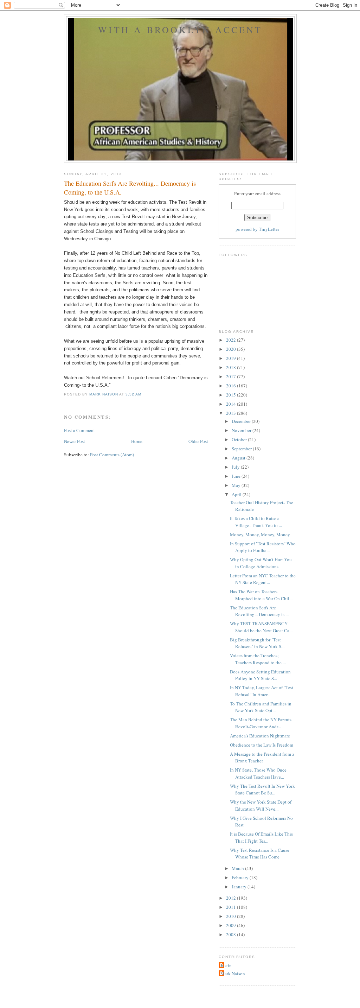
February (241, 877)
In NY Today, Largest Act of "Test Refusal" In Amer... (261, 691)
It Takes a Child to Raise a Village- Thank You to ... (256, 521)
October (240, 439)
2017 (231, 376)
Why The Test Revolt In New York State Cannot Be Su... (262, 789)
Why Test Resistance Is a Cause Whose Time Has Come (259, 853)
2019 (231, 358)
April (237, 494)
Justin (226, 965)
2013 (231, 413)
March (238, 868)
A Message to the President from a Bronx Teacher (262, 757)
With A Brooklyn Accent (180, 30)
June (237, 476)
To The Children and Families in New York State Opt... (260, 707)
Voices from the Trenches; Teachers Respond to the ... (258, 659)
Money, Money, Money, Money (260, 534)
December (242, 421)
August (239, 458)
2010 (231, 916)
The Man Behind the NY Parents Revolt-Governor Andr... (260, 723)
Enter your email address (257, 193)
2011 (231, 907)
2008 (231, 934)
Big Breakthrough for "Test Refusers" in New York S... (257, 643)
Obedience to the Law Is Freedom (261, 745)
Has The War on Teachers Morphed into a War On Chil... (261, 595)
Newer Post (74, 441)
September (242, 448)
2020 (231, 349)
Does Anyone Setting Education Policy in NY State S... (260, 675)
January (240, 886)
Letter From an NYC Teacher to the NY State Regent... (263, 579)
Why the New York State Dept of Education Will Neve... (260, 805)
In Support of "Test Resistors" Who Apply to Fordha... (263, 547)
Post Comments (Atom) (112, 454)
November (242, 430)
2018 (231, 367)
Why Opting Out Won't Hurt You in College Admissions (261, 563)
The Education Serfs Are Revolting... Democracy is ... (259, 611)
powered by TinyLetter (257, 229)
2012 (231, 898)
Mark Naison (232, 973)
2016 (231, 385)
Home (136, 441)
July (236, 467)
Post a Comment (79, 430)
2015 (231, 395)
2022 (231, 340)
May (237, 485)
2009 (231, 925)
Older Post (198, 441)
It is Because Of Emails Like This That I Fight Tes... (261, 837)
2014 (231, 404)
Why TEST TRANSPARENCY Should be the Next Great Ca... (261, 627)
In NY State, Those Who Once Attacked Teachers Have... (258, 773)
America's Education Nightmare (260, 736)
